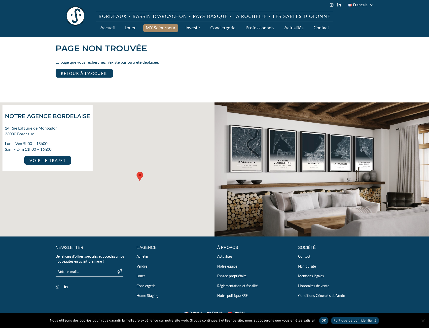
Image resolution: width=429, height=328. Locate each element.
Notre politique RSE (232, 295)
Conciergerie (223, 27)
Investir (192, 27)
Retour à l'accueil (84, 73)
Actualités (294, 27)
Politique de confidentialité (355, 320)
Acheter (142, 256)
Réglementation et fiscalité (237, 285)
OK (324, 320)
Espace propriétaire (232, 275)
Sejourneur (75, 16)
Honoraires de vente (313, 285)
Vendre (142, 266)
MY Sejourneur (161, 27)
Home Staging (147, 295)
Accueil (107, 27)
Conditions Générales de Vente (321, 295)
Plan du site (307, 266)
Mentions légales (311, 275)
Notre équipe (227, 266)
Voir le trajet (48, 160)
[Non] (422, 320)
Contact (321, 27)
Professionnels (260, 27)
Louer (130, 27)
